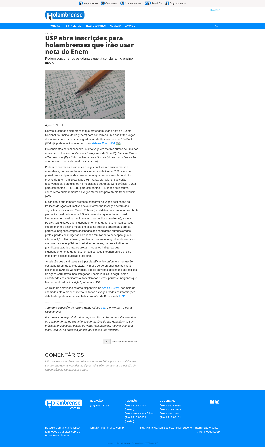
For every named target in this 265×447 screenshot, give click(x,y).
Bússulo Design (123, 443)
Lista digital (73, 26)
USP (122, 296)
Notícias (55, 26)
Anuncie (130, 26)
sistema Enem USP (103, 143)
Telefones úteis (96, 26)
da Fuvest (110, 287)
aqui (104, 307)
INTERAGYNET (151, 443)
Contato (115, 26)
